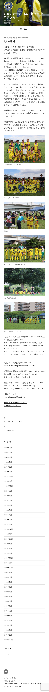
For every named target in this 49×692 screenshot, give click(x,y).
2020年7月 (8, 582)
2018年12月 (8, 640)
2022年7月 (8, 500)
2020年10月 (8, 568)
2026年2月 (8, 452)
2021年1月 (8, 553)
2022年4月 (8, 515)
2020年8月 (8, 577)
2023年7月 (8, 462)
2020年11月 (8, 563)
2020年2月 (8, 606)
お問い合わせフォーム (12, 681)
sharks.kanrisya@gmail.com (15, 397)
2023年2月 (8, 472)
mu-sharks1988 (23, 38)
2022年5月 (8, 510)
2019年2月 (8, 630)
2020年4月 (8, 597)
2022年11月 (8, 481)
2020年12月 (8, 558)
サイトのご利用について (13, 678)
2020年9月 (8, 572)
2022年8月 (8, 496)
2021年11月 (8, 534)
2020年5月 (8, 592)
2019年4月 (8, 620)
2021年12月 (8, 529)
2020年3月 (8, 601)
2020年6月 (8, 587)
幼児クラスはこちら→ (12, 406)
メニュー (25, 29)
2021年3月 (8, 548)
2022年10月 (8, 486)
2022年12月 (8, 476)
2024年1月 (8, 457)
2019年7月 (8, 611)
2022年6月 (8, 505)
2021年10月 (8, 539)
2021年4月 (8, 544)
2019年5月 (8, 616)
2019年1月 (8, 635)
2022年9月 (8, 491)
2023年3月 (8, 467)
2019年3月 (8, 625)
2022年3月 (8, 520)
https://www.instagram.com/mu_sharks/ (19, 366)
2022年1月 (8, 524)
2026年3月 (8, 448)
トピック (7, 654)
